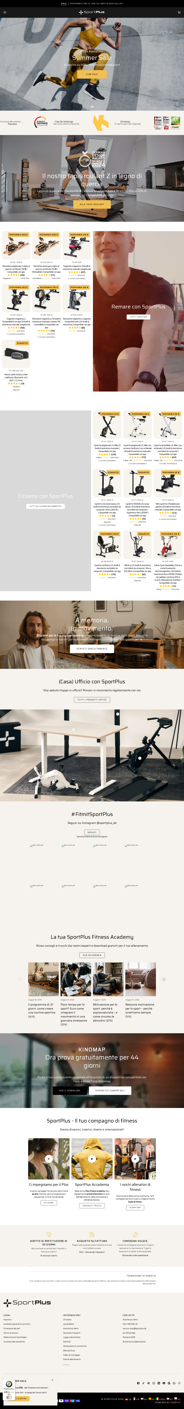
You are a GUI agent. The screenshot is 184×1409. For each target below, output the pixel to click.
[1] (139, 758)
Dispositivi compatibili (110, 1090)
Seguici (92, 832)
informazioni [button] (72, 1315)
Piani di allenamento (72, 1359)
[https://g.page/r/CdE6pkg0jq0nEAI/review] (169, 1383)
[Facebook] (138, 1383)
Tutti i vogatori (138, 317)
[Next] (163, 979)
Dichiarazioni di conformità (74, 1346)
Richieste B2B (129, 1337)
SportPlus (110, 1399)
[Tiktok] (143, 1383)
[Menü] (13, 1381)
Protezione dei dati (12, 1328)
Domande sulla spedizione (135, 1255)
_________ (66, 1363)
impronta (7, 1319)
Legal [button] (7, 1315)
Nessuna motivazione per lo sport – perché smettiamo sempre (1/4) (139, 1010)
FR (137, 1399)
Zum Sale (92, 74)
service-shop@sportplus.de (134, 1328)
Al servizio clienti (48, 1255)
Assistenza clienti (70, 1328)
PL (178, 1399)
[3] (117, 714)
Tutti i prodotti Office (92, 699)
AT (171, 1399)
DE (130, 1399)
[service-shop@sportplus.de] (179, 1383)
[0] (53, 782)
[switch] (9, 1397)
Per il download (69, 1090)
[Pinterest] (148, 1383)
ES (153, 1399)
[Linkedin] (159, 1383)
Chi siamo (49, 1202)
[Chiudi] (53, 1379)
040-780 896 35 (130, 1324)
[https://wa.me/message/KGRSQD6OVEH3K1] (174, 1383)
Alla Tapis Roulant (92, 204)
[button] (16, 275)
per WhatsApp (129, 1332)
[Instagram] (153, 1383)
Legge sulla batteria (71, 1337)
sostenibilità (68, 1324)
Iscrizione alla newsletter (14, 1341)
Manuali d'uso (69, 1350)
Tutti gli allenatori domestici (45, 506)
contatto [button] (129, 1315)
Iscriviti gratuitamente (92, 648)
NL (145, 1399)
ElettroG (66, 1341)
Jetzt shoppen (18, 1398)
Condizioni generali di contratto (17, 1324)
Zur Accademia (92, 955)
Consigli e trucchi (92, 1205)
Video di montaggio (71, 1355)
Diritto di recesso (11, 1332)
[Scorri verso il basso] (92, 107)
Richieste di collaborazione (134, 1341)
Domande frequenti (71, 1332)
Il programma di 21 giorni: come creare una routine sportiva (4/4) (41, 1010)
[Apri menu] (8, 12)
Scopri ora (135, 1207)
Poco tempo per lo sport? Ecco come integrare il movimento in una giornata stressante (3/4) (74, 1014)
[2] (73, 729)
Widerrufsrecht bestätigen (15, 1337)
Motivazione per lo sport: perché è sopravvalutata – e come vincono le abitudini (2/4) (105, 1012)
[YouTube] (164, 1383)
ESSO (162, 1399)
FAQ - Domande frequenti (92, 1252)
